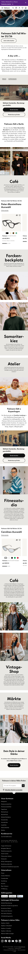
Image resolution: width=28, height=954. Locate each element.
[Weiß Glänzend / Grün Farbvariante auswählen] (9, 558)
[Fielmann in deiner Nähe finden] (16, 7)
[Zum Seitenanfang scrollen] (14, 792)
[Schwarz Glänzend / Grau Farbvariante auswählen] (12, 558)
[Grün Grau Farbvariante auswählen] (16, 233)
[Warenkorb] (25, 7)
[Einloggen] (19, 7)
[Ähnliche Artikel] (16, 215)
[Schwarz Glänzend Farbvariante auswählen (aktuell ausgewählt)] (7, 233)
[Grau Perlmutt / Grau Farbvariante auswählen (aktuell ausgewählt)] (5, 558)
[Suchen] (13, 7)
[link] (14, 3)
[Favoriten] (22, 7)
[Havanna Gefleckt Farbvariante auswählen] (13, 233)
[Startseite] (7, 8)
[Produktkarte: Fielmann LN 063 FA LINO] (11, 229)
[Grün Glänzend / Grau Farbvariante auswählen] (15, 558)
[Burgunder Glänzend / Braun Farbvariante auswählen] (18, 558)
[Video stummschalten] (19, 90)
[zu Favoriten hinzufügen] (19, 215)
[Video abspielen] (23, 90)
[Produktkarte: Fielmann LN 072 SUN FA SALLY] (11, 553)
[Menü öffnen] (2, 7)
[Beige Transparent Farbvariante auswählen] (10, 233)
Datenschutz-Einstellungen (10, 950)
